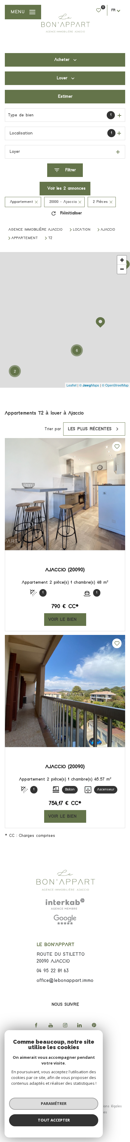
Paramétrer (54, 1103)
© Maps (89, 385)
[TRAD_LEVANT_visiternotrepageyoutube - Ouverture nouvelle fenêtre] (50, 1025)
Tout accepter (54, 1120)
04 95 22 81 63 (53, 971)
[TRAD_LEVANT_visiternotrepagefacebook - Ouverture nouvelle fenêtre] (36, 1025)
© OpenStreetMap (115, 385)
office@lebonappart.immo (65, 980)
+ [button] (122, 260)
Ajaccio (108, 230)
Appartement (24, 238)
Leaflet (71, 385)
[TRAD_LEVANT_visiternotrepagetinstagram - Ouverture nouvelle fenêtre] (65, 1025)
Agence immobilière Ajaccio (35, 230)
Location (81, 230)
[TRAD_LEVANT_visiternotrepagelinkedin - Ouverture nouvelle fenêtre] (79, 1025)
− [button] (122, 269)
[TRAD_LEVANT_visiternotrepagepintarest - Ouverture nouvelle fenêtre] (94, 1025)
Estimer (65, 96)
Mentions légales (108, 1106)
